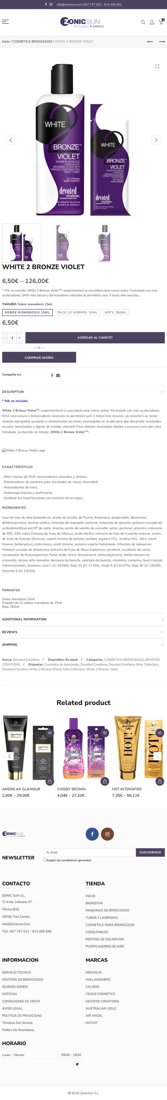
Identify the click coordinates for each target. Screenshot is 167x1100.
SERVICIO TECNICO (16, 972)
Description (13, 392)
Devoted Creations (26, 659)
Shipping (9, 644)
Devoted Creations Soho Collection (133, 664)
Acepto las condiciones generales (68, 860)
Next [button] (156, 140)
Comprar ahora (39, 358)
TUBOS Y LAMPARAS (102, 918)
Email (58, 375)
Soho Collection (74, 669)
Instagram (107, 834)
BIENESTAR (94, 903)
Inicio (5, 41)
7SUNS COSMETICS (100, 994)
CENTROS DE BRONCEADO (22, 979)
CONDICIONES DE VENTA (21, 1001)
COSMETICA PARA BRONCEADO (110, 925)
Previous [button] (11, 140)
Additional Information (24, 619)
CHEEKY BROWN (71, 789)
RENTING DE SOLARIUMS (105, 939)
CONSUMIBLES (97, 932)
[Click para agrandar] (157, 66)
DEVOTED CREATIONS (102, 1001)
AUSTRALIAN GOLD (101, 1008)
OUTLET (92, 1023)
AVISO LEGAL (12, 1008)
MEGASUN (94, 972)
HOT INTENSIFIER (127, 789)
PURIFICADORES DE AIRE (105, 946)
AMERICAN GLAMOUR (21, 789)
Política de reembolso (18, 1030)
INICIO (90, 896)
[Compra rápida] (49, 781)
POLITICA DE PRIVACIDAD (22, 1015)
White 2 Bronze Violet (102, 669)
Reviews (9, 632)
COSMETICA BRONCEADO (32, 41)
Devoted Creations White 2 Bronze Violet (31, 669)
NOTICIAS (9, 994)
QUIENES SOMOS (15, 987)
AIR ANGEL (94, 1015)
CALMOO (92, 987)
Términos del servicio (17, 1023)
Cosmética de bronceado (61, 664)
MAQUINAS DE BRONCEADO (107, 910)
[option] (83, 140)
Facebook (52, 375)
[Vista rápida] (49, 733)
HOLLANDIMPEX (98, 979)
